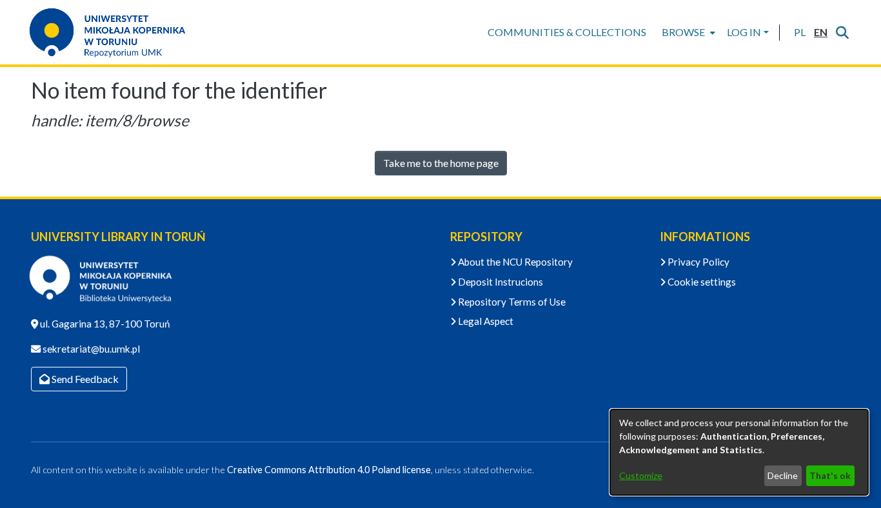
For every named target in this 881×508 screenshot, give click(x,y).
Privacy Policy (697, 262)
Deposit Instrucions (499, 282)
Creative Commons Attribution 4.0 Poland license (329, 469)
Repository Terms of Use (511, 302)
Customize (640, 475)
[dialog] (739, 452)
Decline (782, 475)
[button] (799, 32)
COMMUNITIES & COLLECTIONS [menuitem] (567, 32)
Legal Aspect (484, 321)
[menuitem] (687, 32)
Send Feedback (84, 379)
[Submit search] (842, 32)
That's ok (830, 475)
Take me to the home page (441, 163)
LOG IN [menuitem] (744, 32)
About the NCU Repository (514, 262)
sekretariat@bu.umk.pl (90, 349)
